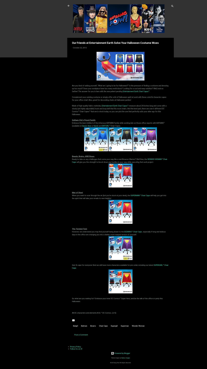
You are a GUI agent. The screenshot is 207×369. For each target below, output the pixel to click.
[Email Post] (73, 321)
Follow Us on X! (76, 349)
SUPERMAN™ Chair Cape (140, 195)
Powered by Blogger (122, 353)
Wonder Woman (138, 326)
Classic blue (86, 126)
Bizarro (93, 326)
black (96, 126)
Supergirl (114, 326)
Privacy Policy (75, 347)
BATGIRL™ (106, 126)
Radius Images (125, 358)
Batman (84, 326)
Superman (125, 326)
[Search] (172, 6)
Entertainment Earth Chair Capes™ (136, 91)
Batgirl (75, 326)
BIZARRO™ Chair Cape (133, 232)
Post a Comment (81, 335)
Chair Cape (103, 326)
